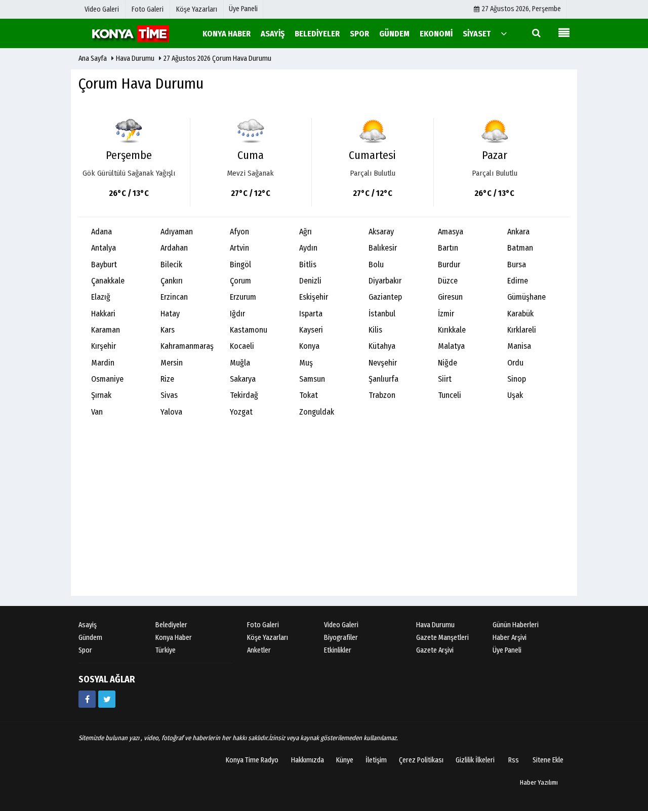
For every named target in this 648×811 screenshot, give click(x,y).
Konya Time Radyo (252, 760)
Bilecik (171, 264)
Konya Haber (173, 637)
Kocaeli (242, 346)
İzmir (446, 313)
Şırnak (101, 395)
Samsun (312, 379)
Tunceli (449, 395)
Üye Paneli (243, 9)
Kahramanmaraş (187, 346)
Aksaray (381, 231)
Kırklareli (521, 330)
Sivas (169, 395)
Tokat (308, 395)
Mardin (102, 362)
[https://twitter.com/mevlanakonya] (106, 699)
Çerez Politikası (421, 760)
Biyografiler (341, 637)
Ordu (515, 362)
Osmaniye (107, 379)
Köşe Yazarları (267, 637)
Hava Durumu (136, 58)
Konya (309, 346)
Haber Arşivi (509, 637)
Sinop (516, 379)
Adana (101, 231)
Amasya (450, 231)
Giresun (450, 297)
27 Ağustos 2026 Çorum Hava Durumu (217, 58)
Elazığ (100, 297)
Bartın (448, 248)
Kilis (375, 330)
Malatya (451, 346)
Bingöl (240, 264)
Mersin (171, 362)
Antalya (103, 248)
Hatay (170, 313)
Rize (167, 379)
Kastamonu (248, 330)
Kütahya (382, 346)
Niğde (447, 362)
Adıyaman (176, 231)
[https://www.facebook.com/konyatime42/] (87, 699)
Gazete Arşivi (435, 650)
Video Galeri (341, 625)
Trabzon (382, 395)
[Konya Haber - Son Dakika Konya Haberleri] (129, 33)
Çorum (240, 280)
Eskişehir (313, 297)
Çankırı (171, 280)
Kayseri (311, 330)
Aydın (308, 248)
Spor (85, 650)
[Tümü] (504, 33)
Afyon (239, 231)
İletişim (376, 760)
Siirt (445, 379)
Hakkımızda (307, 760)
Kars (167, 330)
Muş (306, 362)
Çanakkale (108, 280)
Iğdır (237, 313)
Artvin (239, 248)
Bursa (516, 264)
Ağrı (305, 231)
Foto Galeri (263, 625)
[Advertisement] (324, 515)
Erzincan (174, 297)
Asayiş (87, 625)
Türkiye (165, 650)
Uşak (515, 395)
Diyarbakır (385, 280)
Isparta (310, 313)
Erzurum (243, 297)
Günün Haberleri (516, 625)
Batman (520, 248)
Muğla (240, 362)
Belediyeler (171, 625)
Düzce (448, 280)
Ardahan (174, 248)
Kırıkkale (452, 330)
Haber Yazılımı (539, 782)
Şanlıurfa (383, 379)
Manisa (519, 346)
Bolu (376, 264)
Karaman (105, 330)
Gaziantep (385, 297)
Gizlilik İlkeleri (475, 760)
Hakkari (103, 313)
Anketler (259, 650)
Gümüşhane (526, 297)
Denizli (310, 280)
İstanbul (382, 313)
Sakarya (243, 379)
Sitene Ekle (548, 760)
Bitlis (307, 264)
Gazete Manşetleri (442, 637)
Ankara (518, 231)
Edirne (517, 280)
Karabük (520, 313)
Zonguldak (316, 412)
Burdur (449, 264)
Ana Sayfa (92, 58)
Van (97, 412)
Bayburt (104, 264)
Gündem (90, 637)
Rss (513, 760)
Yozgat (241, 412)
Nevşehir (383, 362)
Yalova (171, 412)
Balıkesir (383, 248)
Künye (344, 760)
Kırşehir (103, 346)
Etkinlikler (337, 650)
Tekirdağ (244, 395)
